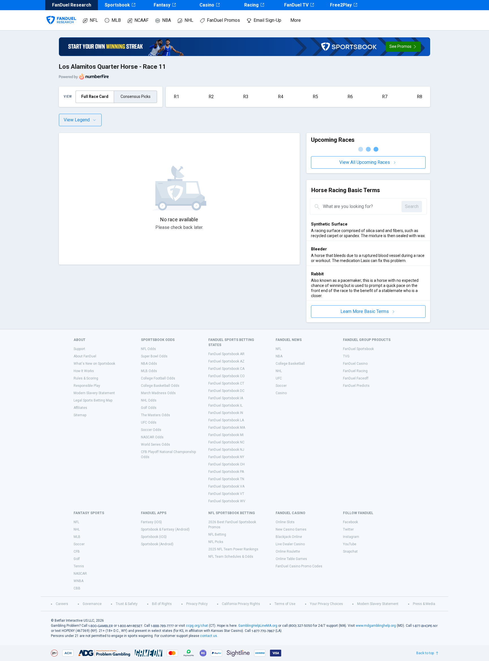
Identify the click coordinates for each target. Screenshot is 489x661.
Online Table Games (291, 559)
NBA (166, 20)
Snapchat (350, 551)
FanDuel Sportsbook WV (226, 501)
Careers (62, 604)
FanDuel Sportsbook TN (226, 479)
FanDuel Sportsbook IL (225, 405)
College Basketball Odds (160, 386)
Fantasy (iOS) (151, 522)
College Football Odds (158, 378)
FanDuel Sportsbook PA (226, 472)
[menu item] (61, 14)
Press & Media (424, 604)
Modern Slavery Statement (94, 393)
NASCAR (80, 574)
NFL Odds (148, 349)
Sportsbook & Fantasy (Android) (165, 529)
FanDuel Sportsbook (358, 349)
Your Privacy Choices (326, 604)
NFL (94, 20)
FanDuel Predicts (356, 386)
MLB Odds (149, 371)
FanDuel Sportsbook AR (226, 354)
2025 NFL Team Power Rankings (233, 549)
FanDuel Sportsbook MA (226, 428)
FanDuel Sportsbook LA (226, 420)
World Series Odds (155, 445)
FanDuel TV (296, 5)
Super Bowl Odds (154, 356)
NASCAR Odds (152, 437)
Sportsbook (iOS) (154, 537)
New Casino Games (291, 529)
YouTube (349, 544)
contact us (208, 636)
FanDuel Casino (355, 364)
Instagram (351, 537)
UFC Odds (148, 422)
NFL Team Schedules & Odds (230, 557)
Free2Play (341, 5)
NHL (189, 20)
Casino (207, 5)
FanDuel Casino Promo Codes (299, 566)
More (295, 20)
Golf (77, 559)
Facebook (350, 522)
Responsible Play (87, 386)
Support (79, 349)
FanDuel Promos (223, 20)
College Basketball (290, 364)
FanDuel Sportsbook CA (226, 369)
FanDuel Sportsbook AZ (226, 361)
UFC (279, 378)
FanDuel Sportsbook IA (225, 398)
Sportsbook (117, 5)
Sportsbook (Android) (157, 544)
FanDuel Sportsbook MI (226, 435)
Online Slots (285, 522)
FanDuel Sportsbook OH (226, 464)
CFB (77, 551)
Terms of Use (284, 604)
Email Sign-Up (267, 20)
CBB (77, 588)
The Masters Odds (155, 415)
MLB (116, 20)
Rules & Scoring (86, 378)
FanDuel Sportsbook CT (226, 383)
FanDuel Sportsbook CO (226, 376)
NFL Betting (217, 534)
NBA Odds (149, 364)
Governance (92, 604)
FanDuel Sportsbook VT (226, 494)
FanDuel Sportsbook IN (225, 413)
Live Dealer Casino (290, 544)
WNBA (78, 581)
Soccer (281, 386)
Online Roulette (288, 551)
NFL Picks (215, 542)
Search (412, 206)
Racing (251, 5)
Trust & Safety (127, 604)
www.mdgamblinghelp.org (376, 626)
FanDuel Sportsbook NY (226, 457)
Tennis (79, 566)
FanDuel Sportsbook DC (226, 391)
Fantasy (162, 5)
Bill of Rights (162, 604)
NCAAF (141, 20)
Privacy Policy (197, 604)
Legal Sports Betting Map (93, 400)
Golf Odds (148, 408)
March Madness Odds (158, 393)
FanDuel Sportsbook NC (226, 442)
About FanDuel (85, 356)
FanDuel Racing (355, 371)
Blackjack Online (289, 537)
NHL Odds (148, 400)
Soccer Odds (151, 430)
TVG (346, 356)
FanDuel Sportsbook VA (226, 486)
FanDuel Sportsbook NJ (226, 450)
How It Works (84, 371)
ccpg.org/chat (197, 626)
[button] (403, 47)
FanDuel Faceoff (355, 378)
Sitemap (80, 415)
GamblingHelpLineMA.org (257, 626)
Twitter (348, 529)
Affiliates (80, 408)
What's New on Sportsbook (94, 364)
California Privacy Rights (241, 604)
